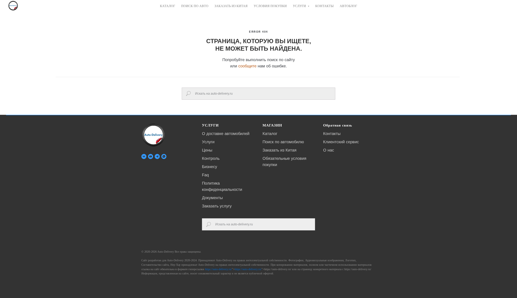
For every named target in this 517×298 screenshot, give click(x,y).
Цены (207, 150)
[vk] (143, 156)
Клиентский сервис (341, 142)
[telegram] (157, 156)
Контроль (211, 158)
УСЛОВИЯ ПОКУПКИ (270, 6)
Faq (205, 175)
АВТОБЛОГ (348, 6)
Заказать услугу (217, 206)
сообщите (247, 66)
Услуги (208, 142)
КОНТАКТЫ (324, 6)
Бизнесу (209, 166)
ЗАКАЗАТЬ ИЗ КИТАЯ (231, 6)
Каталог (270, 133)
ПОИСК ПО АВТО (194, 6)
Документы (212, 198)
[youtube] (150, 156)
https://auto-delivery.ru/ (218, 269)
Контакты (331, 133)
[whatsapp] (163, 156)
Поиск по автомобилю (283, 142)
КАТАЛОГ (167, 6)
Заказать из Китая (279, 150)
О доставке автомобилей (225, 133)
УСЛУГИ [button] (300, 6)
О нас (328, 150)
